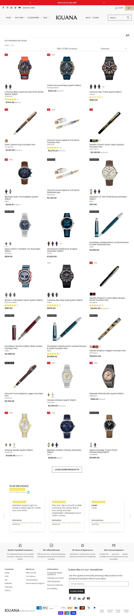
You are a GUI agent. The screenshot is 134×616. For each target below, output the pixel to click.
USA (6, 576)
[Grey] (6, 86)
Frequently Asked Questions (54, 573)
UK (6, 580)
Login (120, 8)
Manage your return (55, 578)
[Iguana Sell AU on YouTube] (19, 8)
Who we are (31, 573)
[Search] (128, 18)
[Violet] (56, 243)
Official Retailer (53, 581)
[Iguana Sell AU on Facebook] (3, 8)
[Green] (95, 191)
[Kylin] (91, 346)
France (8, 590)
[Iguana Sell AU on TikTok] (15, 8)
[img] (68, 489)
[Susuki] (94, 140)
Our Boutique (32, 580)
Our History (30, 576)
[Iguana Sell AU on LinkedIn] (11, 8)
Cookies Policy (126, 611)
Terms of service (110, 611)
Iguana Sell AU (30, 611)
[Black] (91, 86)
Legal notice (102, 611)
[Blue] (6, 191)
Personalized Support (35, 583)
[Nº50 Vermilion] (94, 293)
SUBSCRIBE (76, 591)
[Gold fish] (94, 346)
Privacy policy (118, 611)
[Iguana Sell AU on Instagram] (7, 8)
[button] (9, 18)
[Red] (52, 243)
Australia (8, 583)
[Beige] (91, 191)
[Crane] (91, 140)
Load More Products (67, 469)
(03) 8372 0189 (29, 8)
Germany (9, 587)
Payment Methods (55, 585)
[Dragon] (97, 346)
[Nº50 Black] (91, 293)
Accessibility (52, 588)
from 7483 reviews (17, 492)
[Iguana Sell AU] (66, 18)
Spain (7, 573)
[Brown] (6, 140)
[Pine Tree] (97, 140)
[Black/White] (48, 294)
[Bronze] (48, 243)
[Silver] (52, 394)
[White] (10, 191)
